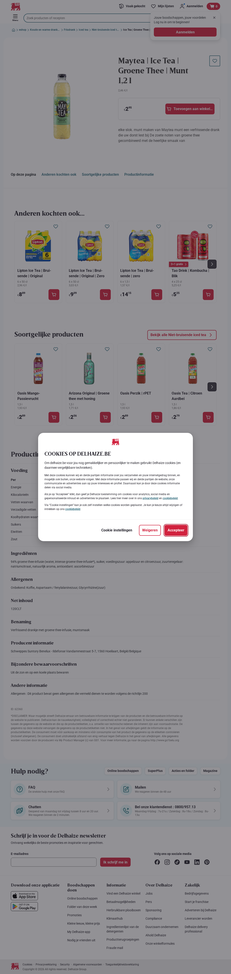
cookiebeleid (170, 498)
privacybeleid (150, 498)
